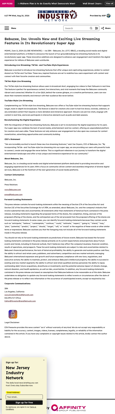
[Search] (91, 28)
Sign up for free (24, 402)
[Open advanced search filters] (96, 28)
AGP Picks (7, 3)
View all (109, 3)
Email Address (13, 392)
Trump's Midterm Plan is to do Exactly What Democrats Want (43, 3)
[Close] (44, 360)
